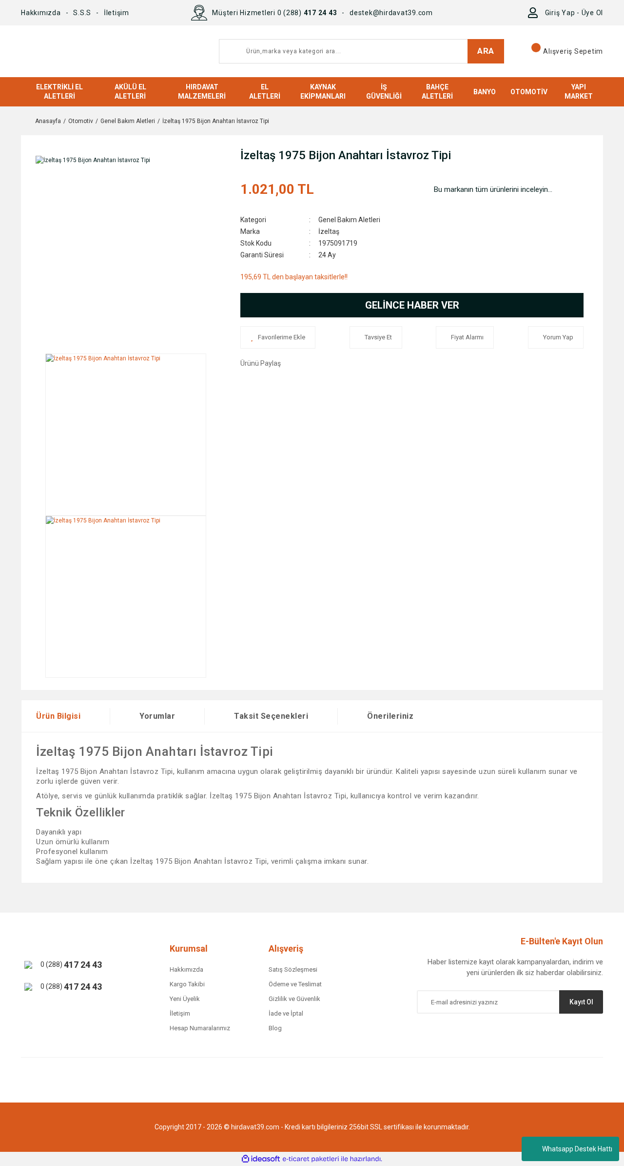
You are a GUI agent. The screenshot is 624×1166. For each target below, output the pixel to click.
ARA (485, 51)
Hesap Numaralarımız (200, 1028)
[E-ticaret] (310, 1159)
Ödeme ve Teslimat (295, 984)
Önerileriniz (390, 716)
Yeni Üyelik (185, 998)
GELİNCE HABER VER (412, 305)
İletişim (116, 13)
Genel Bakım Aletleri (349, 220)
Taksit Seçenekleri (271, 716)
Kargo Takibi (187, 984)
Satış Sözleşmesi (293, 969)
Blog (275, 1028)
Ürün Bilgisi (58, 716)
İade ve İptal (286, 1013)
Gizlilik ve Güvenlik (294, 998)
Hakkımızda (41, 13)
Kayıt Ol (581, 1002)
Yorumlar (157, 716)
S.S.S (82, 13)
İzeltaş (328, 231)
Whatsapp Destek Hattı (577, 1149)
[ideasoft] (260, 1159)
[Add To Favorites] (277, 337)
